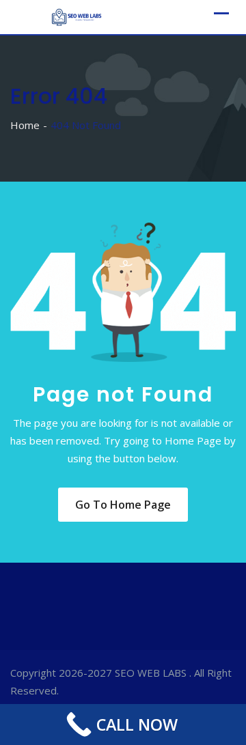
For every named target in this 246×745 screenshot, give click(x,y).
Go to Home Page (123, 504)
